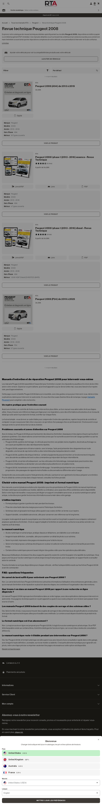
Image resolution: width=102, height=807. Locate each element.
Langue (4, 789)
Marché (4, 779)
